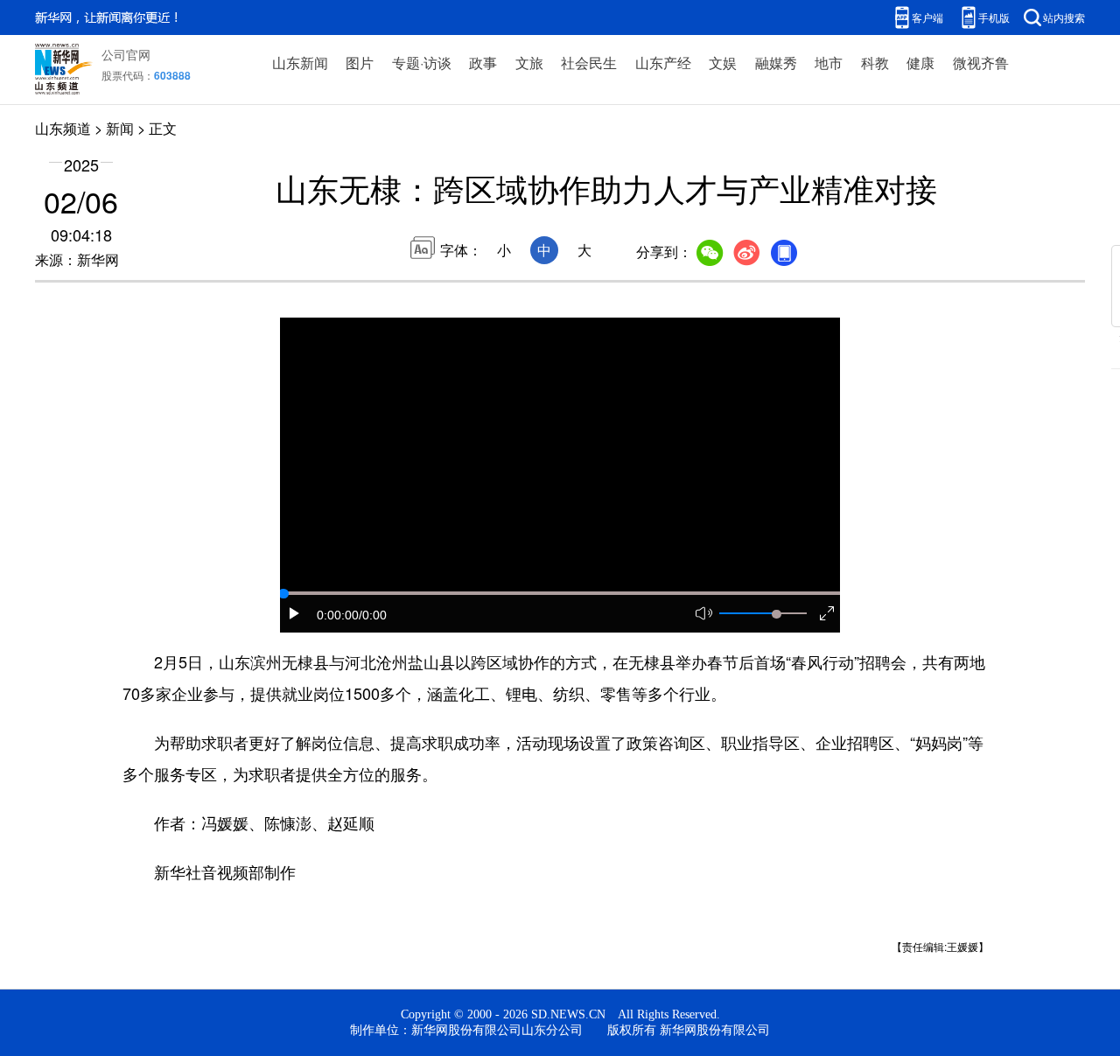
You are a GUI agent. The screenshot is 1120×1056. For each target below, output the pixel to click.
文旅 (529, 62)
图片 (360, 62)
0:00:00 (338, 615)
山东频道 (63, 128)
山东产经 (663, 62)
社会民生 (589, 62)
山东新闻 (300, 62)
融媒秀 (776, 62)
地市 (829, 62)
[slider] (776, 614)
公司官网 (126, 54)
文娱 (723, 62)
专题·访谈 (422, 62)
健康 (920, 62)
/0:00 (373, 615)
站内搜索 (1064, 17)
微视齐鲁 (981, 62)
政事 (483, 62)
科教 (875, 62)
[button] (295, 613)
